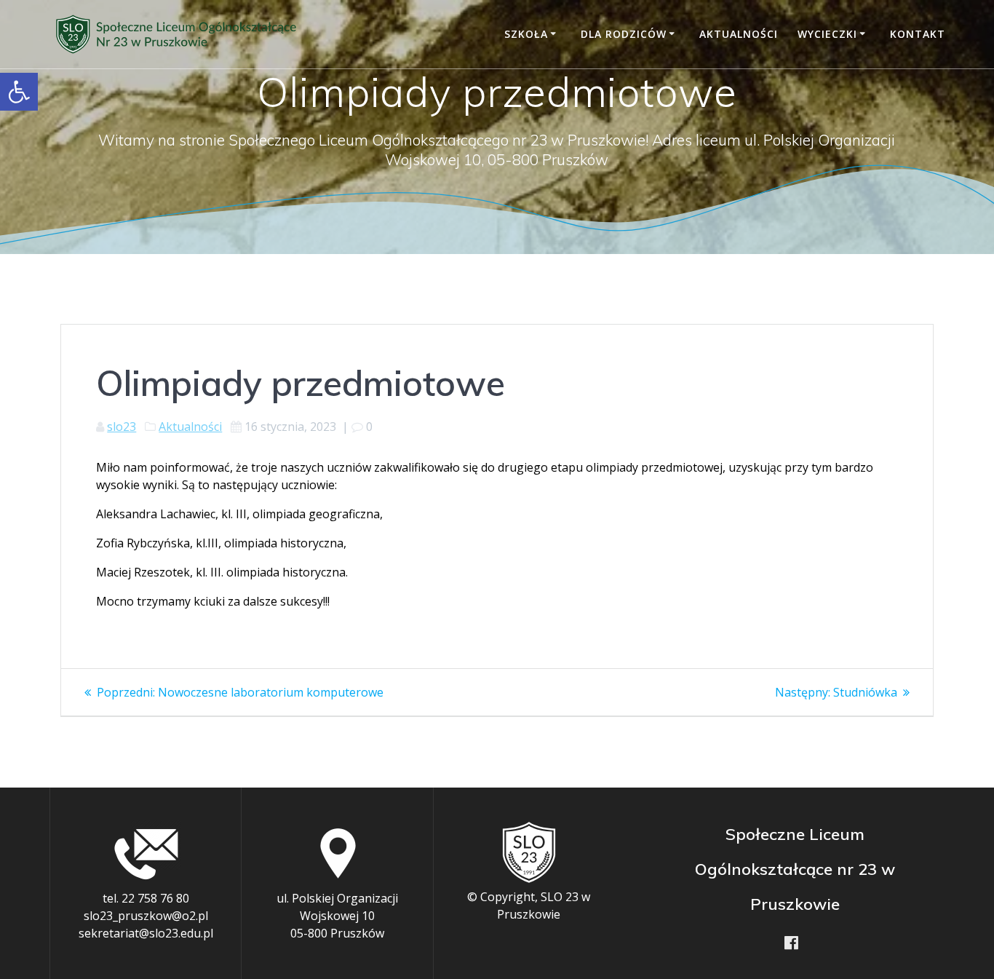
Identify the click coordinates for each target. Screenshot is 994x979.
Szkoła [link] (526, 34)
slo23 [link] (121, 427)
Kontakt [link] (917, 34)
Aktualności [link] (738, 34)
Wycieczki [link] (827, 34)
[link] (19, 92)
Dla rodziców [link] (624, 34)
